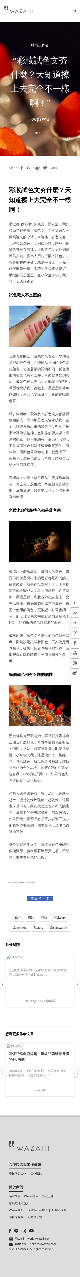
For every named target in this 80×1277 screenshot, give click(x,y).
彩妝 (44, 917)
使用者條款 (59, 1210)
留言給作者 (40, 898)
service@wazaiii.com (43, 1244)
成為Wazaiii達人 (38, 1210)
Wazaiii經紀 (16, 1210)
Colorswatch (58, 927)
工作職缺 (36, 1173)
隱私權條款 (16, 1217)
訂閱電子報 (35, 1217)
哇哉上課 (48, 1196)
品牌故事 (14, 1196)
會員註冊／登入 (19, 1203)
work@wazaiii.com (38, 1238)
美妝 (31, 917)
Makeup (59, 917)
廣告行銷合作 (17, 1173)
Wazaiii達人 (31, 1196)
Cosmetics (20, 927)
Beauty (38, 927)
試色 (18, 917)
